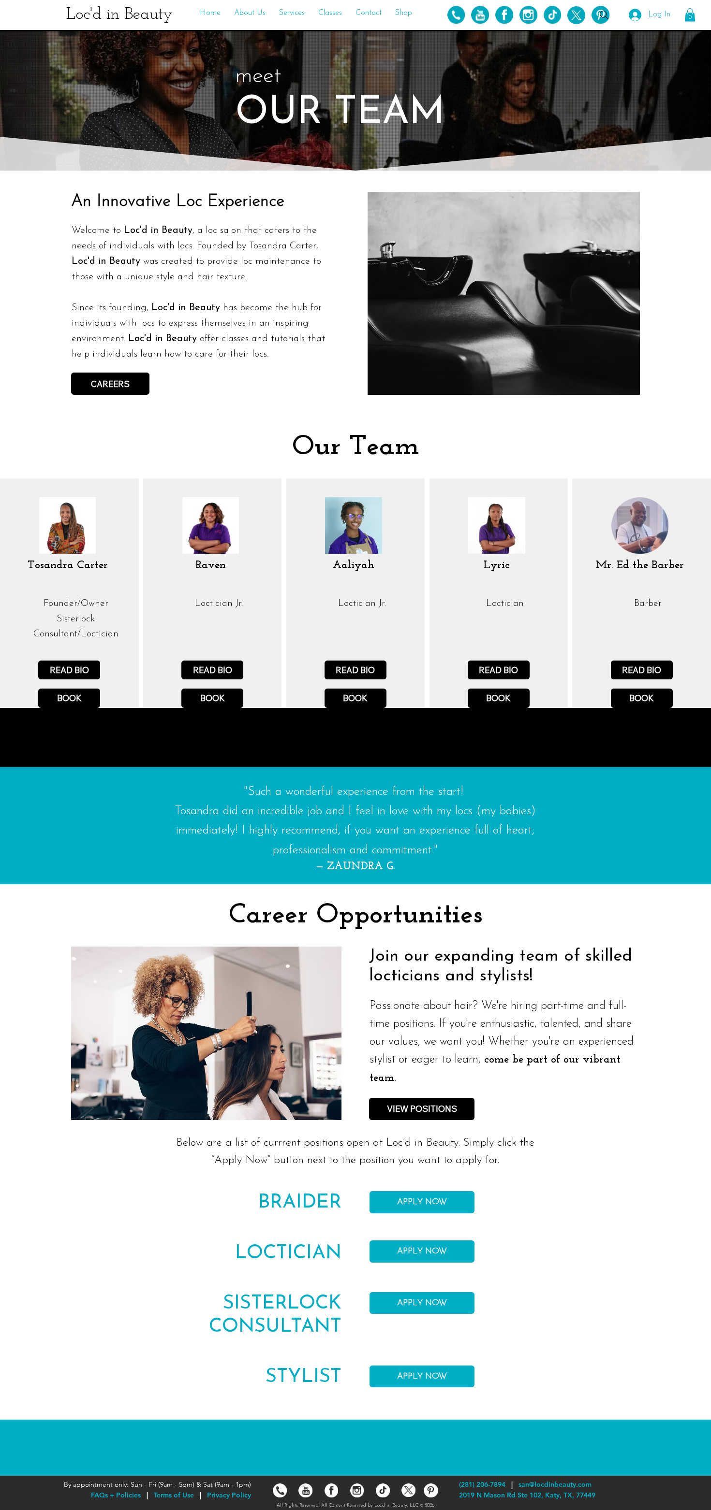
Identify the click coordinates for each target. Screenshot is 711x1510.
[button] (249, 13)
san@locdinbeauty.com (555, 1484)
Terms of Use (174, 1495)
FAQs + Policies (116, 1495)
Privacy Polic (227, 1495)
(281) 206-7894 (482, 1484)
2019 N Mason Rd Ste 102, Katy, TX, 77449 (527, 1495)
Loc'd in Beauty (119, 14)
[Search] (604, 15)
